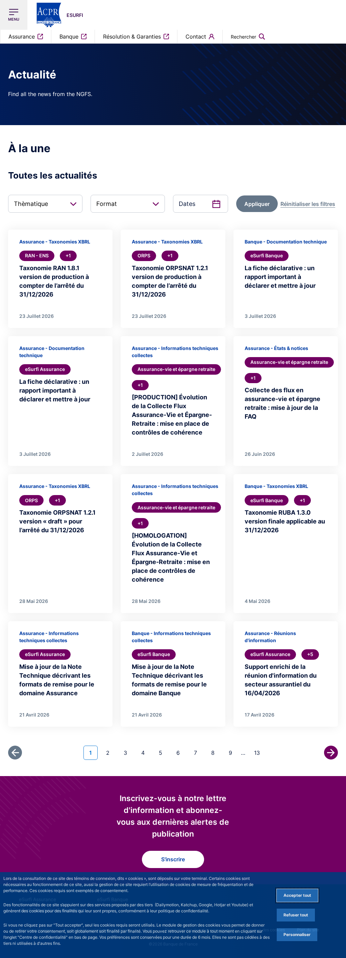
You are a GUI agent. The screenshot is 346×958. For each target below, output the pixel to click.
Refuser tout (295, 914)
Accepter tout (297, 895)
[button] (248, 36)
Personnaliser (297, 934)
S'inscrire (173, 859)
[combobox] (45, 204)
